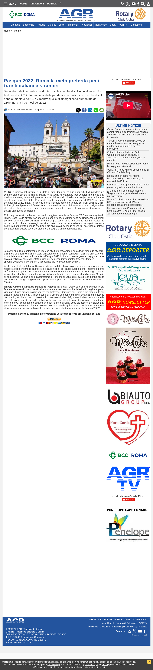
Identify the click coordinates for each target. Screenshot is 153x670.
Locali (62, 25)
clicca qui (100, 667)
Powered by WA (139, 635)
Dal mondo (132, 623)
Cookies (143, 627)
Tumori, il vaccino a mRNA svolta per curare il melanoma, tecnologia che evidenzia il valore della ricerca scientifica (126, 144)
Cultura (52, 25)
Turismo (16, 30)
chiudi (105, 664)
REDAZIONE (37, 3)
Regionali (73, 25)
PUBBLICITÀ (54, 3)
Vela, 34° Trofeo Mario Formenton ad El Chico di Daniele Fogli (128, 171)
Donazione (136, 25)
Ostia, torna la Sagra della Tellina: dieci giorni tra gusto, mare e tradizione (128, 186)
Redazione (93, 627)
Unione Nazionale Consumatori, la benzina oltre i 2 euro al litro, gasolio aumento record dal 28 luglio (126, 211)
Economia (28, 25)
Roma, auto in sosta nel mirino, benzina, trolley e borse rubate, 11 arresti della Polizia (125, 178)
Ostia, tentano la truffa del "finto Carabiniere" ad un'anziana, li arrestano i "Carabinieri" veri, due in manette (126, 156)
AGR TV (123, 25)
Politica (41, 25)
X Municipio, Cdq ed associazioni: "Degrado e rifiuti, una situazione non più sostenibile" (126, 193)
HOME (23, 3)
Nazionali (87, 25)
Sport (112, 25)
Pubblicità (116, 627)
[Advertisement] (76, 54)
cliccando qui (54, 664)
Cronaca (15, 25)
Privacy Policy (130, 627)
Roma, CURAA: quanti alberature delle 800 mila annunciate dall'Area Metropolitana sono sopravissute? (128, 202)
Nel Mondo (101, 25)
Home (7, 30)
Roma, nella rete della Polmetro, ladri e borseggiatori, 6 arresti (128, 165)
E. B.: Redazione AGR (21, 109)
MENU (12, 3)
